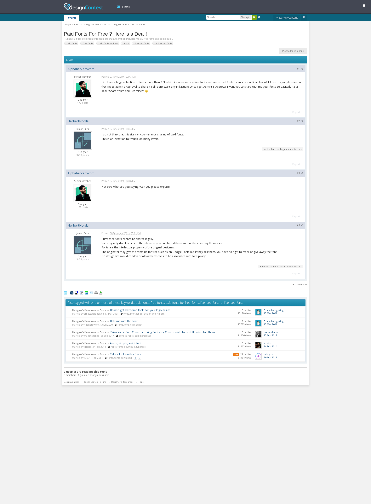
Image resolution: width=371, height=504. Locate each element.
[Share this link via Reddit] (81, 292)
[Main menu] (365, 6)
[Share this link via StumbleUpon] (86, 292)
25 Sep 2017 (270, 335)
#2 (298, 121)
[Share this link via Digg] (71, 292)
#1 (298, 68)
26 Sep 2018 (270, 357)
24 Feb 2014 (270, 346)
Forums (71, 17)
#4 (298, 225)
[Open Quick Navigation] (304, 18)
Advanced (258, 17)
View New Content (287, 17)
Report (296, 112)
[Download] (100, 292)
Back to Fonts (300, 284)
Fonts (103, 310)
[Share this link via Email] (91, 292)
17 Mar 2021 (270, 313)
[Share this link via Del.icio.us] (76, 292)
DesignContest (83, 6)
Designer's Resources (84, 310)
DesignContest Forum (94, 381)
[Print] (96, 292)
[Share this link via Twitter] (65, 292)
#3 (298, 173)
